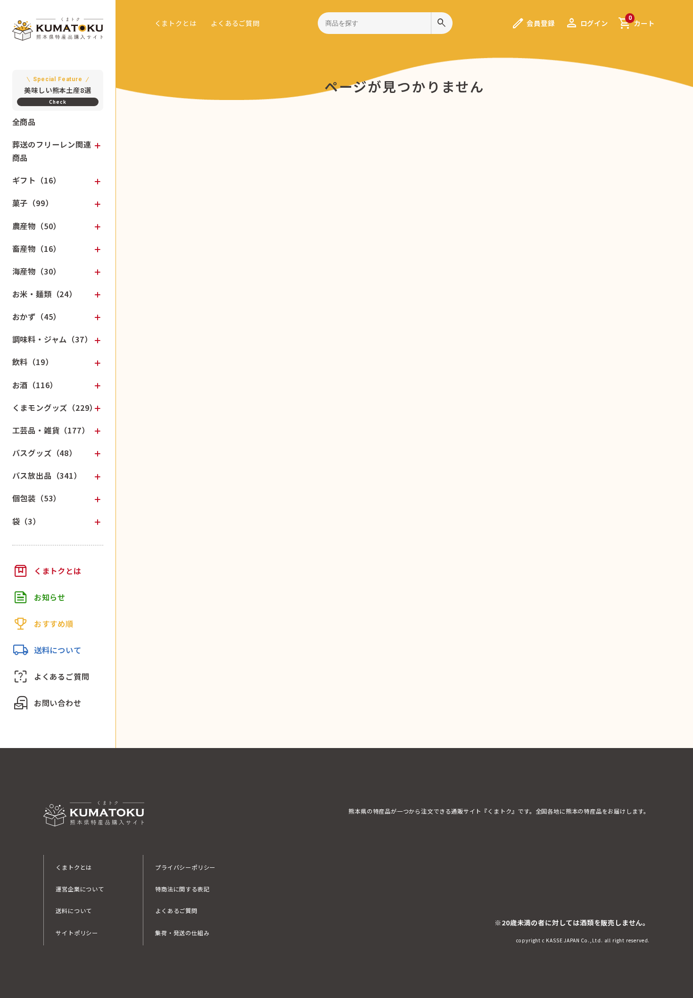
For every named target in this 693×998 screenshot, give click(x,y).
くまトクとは (176, 23)
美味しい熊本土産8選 (57, 85)
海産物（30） (36, 271)
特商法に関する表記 (182, 889)
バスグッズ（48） (44, 452)
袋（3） (26, 521)
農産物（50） (36, 226)
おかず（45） (36, 316)
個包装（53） (36, 498)
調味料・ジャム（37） (52, 339)
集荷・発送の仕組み (182, 933)
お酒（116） (35, 385)
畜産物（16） (36, 248)
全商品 (24, 121)
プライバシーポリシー (185, 867)
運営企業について (80, 889)
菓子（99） (32, 202)
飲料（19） (32, 361)
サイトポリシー (77, 933)
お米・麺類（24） (44, 293)
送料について (74, 911)
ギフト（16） (36, 180)
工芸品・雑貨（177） (51, 430)
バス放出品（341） (47, 475)
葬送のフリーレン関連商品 (51, 151)
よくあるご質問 (235, 23)
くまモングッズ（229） (55, 407)
